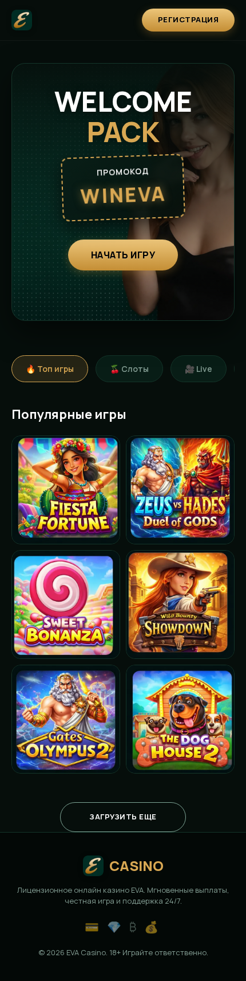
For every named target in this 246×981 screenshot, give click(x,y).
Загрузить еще (123, 816)
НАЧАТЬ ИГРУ (123, 255)
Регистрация (188, 19)
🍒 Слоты (129, 368)
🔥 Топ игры (50, 368)
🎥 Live (198, 368)
